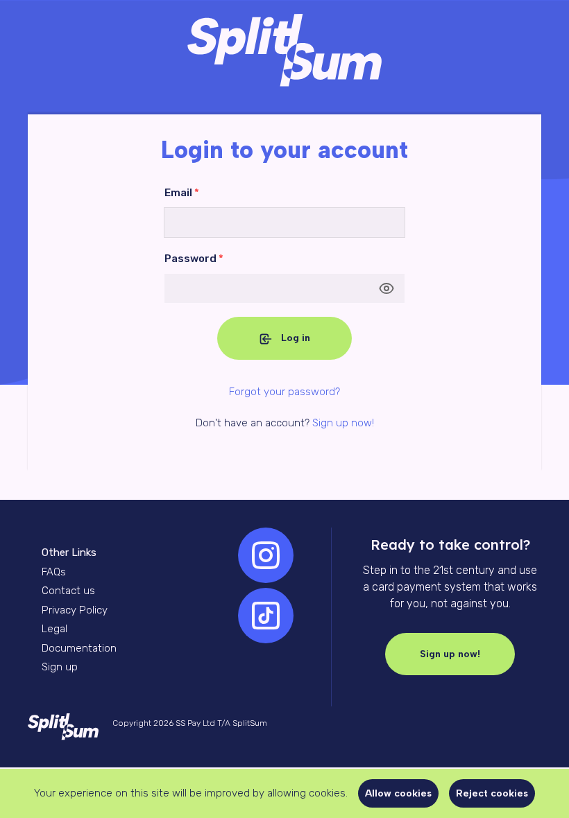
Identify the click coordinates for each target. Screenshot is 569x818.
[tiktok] (266, 615)
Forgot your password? (284, 391)
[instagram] (266, 555)
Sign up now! (343, 423)
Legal (54, 629)
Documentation (79, 648)
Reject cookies (492, 793)
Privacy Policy (75, 610)
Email (181, 192)
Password (193, 258)
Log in (295, 338)
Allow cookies (398, 793)
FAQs (54, 572)
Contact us (68, 590)
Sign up (60, 667)
